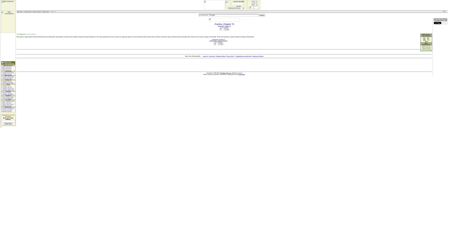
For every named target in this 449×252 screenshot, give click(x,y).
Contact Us (212, 56)
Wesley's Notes (37, 11)
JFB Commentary (426, 47)
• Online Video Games (8, 104)
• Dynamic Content (7, 111)
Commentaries (28, 11)
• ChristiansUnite (8, 82)
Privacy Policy (230, 56)
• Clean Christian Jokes (8, 101)
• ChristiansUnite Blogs (8, 72)
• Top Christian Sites (7, 78)
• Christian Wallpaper (7, 98)
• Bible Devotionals (7, 68)
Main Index (20, 11)
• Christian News (6, 85)
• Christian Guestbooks (8, 108)
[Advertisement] (8, 47)
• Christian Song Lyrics (8, 88)
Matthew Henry (426, 46)
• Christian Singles (6, 92)
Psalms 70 (22, 34)
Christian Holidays (220, 56)
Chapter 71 (228, 26)
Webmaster (241, 74)
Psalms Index (45, 11)
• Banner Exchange (7, 110)
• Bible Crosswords (7, 105)
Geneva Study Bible (426, 50)
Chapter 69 (221, 26)
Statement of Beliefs (257, 56)
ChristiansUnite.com (225, 73)
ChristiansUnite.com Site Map (243, 56)
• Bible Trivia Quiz (6, 102)
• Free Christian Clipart (8, 97)
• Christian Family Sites (8, 77)
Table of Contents (222, 40)
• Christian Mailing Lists (8, 90)
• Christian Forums (6, 74)
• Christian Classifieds (7, 94)
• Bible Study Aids (6, 67)
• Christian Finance (7, 81)
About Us (205, 56)
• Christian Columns (7, 87)
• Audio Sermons (6, 69)
